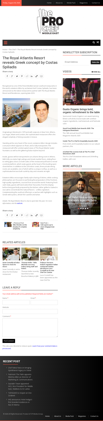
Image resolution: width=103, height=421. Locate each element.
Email (33, 298)
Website (6, 307)
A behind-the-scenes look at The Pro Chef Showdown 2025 (79, 153)
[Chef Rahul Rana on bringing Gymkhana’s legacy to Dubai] (81, 193)
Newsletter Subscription (80, 52)
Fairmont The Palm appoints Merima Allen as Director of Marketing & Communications (20, 377)
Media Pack (71, 3)
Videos (68, 101)
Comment (7, 316)
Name (5, 298)
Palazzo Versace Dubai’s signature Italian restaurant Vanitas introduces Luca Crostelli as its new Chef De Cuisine (49, 267)
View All (96, 72)
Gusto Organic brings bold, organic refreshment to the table (81, 111)
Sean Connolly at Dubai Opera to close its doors (11, 264)
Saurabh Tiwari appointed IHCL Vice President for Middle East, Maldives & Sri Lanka (20, 386)
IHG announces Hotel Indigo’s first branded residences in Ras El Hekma (20, 402)
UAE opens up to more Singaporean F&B (47, 226)
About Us (59, 3)
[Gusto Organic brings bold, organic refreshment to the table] (81, 91)
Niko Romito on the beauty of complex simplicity (20, 226)
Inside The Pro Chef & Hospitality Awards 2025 (80, 141)
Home (49, 3)
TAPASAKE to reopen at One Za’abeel (20, 394)
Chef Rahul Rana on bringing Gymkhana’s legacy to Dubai (81, 199)
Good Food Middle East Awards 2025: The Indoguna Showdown (78, 129)
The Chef (12, 49)
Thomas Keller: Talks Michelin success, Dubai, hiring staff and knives (29, 265)
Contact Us (96, 3)
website (19, 203)
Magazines (84, 3)
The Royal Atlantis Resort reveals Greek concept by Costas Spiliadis (30, 62)
